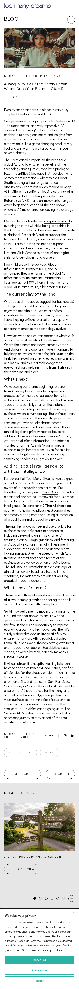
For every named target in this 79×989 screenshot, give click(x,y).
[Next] (71, 898)
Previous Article (22, 774)
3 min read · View (22, 869)
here (59, 950)
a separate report (57, 221)
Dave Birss (50, 492)
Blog (11, 18)
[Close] (75, 912)
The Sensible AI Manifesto (31, 483)
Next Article (60, 774)
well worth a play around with (38, 148)
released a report (28, 159)
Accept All (39, 960)
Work (49, 752)
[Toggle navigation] (71, 6)
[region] (39, 949)
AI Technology (20, 752)
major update (40, 121)
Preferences (39, 970)
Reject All (39, 980)
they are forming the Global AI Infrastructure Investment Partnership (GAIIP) (38, 275)
